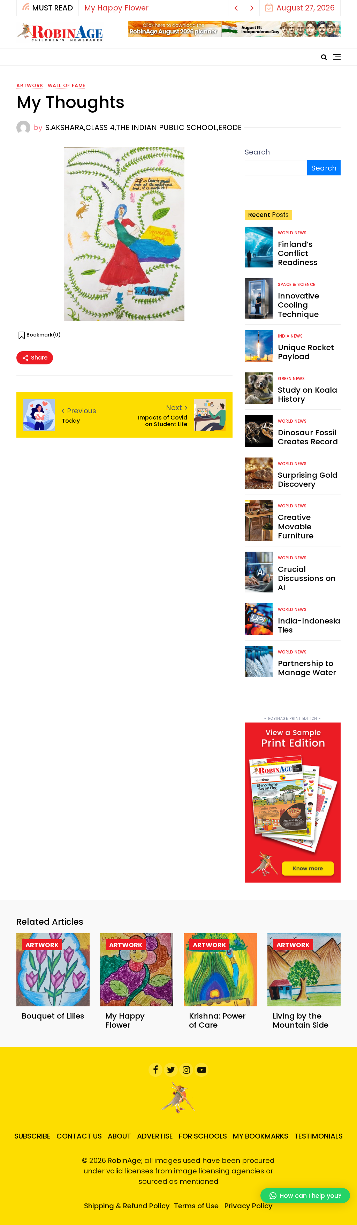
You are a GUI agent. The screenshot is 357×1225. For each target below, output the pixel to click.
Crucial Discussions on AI (307, 578)
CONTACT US (79, 1136)
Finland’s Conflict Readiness (298, 253)
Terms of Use (196, 1206)
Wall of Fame (67, 85)
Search (257, 152)
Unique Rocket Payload (306, 352)
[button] (236, 8)
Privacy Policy (249, 1206)
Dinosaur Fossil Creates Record (308, 437)
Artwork (30, 85)
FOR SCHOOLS (203, 1136)
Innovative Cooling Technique (298, 305)
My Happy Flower (116, 8)
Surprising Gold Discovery (307, 480)
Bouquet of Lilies (53, 1016)
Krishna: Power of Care (217, 1020)
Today (71, 420)
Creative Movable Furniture (295, 526)
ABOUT (119, 1136)
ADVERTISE (155, 1136)
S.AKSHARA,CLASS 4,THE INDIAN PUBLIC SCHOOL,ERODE (143, 127)
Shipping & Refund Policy (127, 1206)
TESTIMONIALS (318, 1136)
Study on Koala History (307, 394)
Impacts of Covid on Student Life (162, 421)
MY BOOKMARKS (260, 1136)
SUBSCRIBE (32, 1136)
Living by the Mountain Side (300, 1020)
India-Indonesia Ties (309, 625)
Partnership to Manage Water (307, 668)
